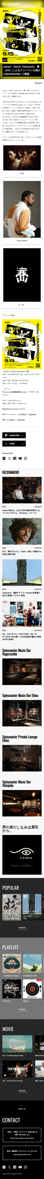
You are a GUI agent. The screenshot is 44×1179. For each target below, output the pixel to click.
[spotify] (4, 460)
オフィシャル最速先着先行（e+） (14, 392)
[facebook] (15, 460)
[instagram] (25, 460)
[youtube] (20, 460)
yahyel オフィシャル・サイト (14, 409)
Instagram (32, 414)
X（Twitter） (22, 414)
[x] (9, 460)
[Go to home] (11, 3)
